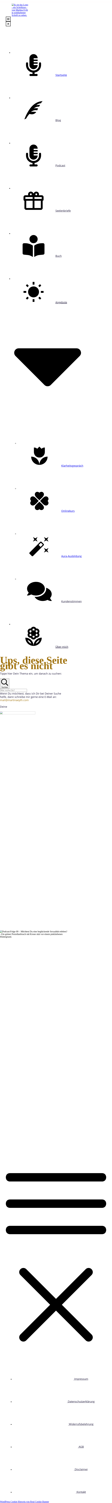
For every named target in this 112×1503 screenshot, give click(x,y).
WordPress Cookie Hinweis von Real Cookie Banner (24, 1501)
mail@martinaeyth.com (14, 700)
